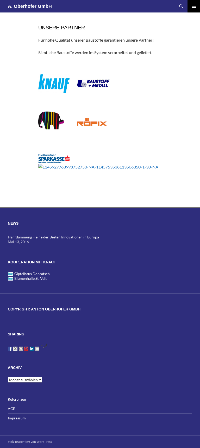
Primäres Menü (194, 6)
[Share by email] (37, 349)
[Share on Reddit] (21, 349)
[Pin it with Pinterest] (26, 349)
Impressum (17, 418)
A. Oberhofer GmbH (30, 6)
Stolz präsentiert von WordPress (30, 442)
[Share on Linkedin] (32, 349)
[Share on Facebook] (10, 349)
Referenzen (17, 399)
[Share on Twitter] (15, 349)
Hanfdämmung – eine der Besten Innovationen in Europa (53, 237)
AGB (11, 408)
